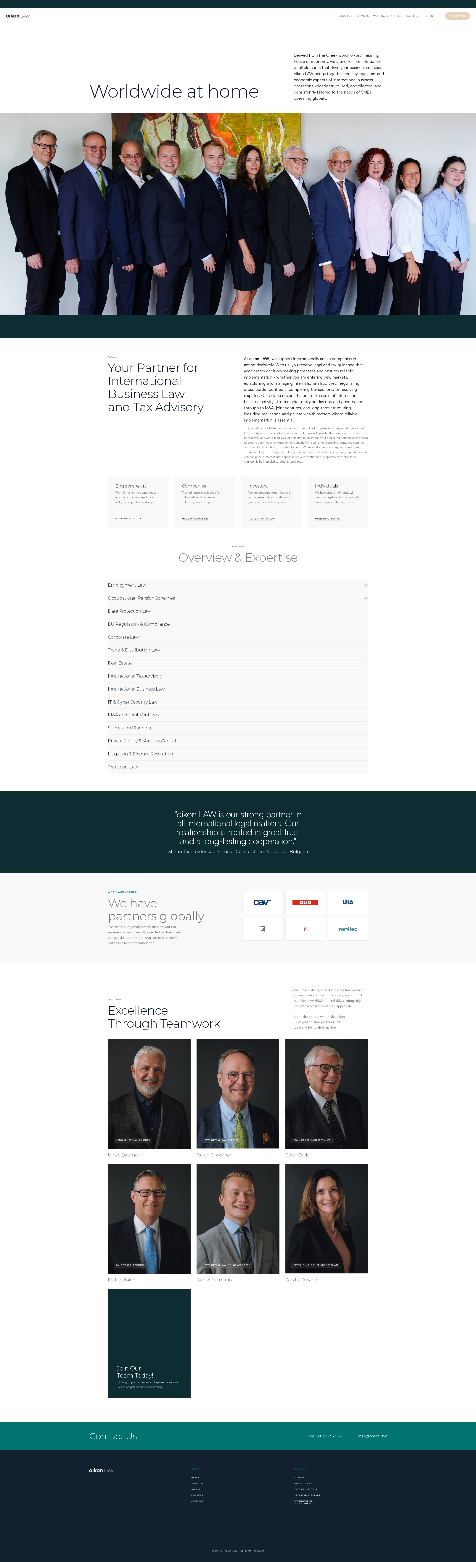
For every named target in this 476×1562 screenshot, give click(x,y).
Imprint (299, 1477)
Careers (412, 16)
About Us (345, 16)
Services (363, 16)
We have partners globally (156, 909)
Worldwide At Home (387, 16)
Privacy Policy (304, 1483)
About (195, 1489)
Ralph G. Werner (214, 1155)
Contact (197, 1501)
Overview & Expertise (238, 557)
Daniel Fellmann (214, 1280)
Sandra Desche (301, 1280)
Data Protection (306, 1489)
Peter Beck (296, 1155)
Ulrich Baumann (125, 1155)
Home (195, 1477)
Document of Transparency (304, 1502)
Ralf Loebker (121, 1280)
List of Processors (307, 1495)
